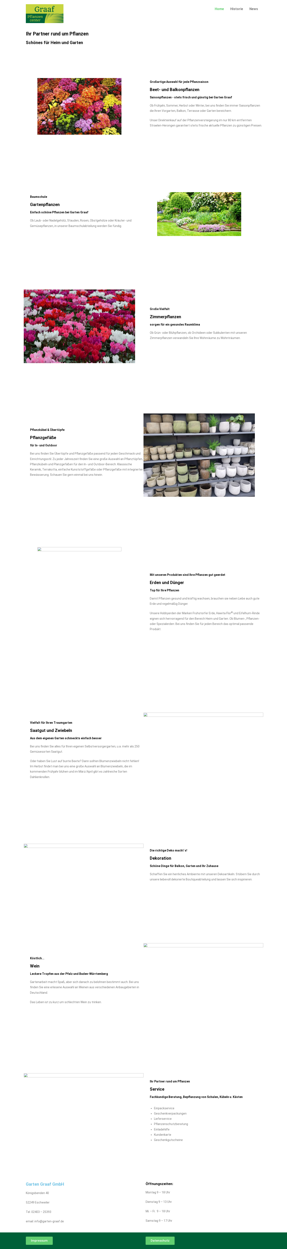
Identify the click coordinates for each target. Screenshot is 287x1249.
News (253, 9)
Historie (236, 9)
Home (219, 9)
